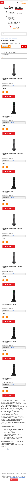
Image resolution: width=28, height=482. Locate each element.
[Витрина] (25, 46)
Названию (11, 43)
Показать (5, 46)
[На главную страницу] (14, 8)
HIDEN (3, 57)
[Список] (23, 46)
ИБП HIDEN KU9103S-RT (7, 378)
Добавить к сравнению (8, 83)
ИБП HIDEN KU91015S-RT (7, 191)
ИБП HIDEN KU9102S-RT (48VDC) (9, 304)
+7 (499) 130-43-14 (14, 22)
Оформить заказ (16, 28)
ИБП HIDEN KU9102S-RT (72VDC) (9, 341)
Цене (16, 43)
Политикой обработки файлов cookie (17, 477)
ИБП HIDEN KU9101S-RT (7, 116)
